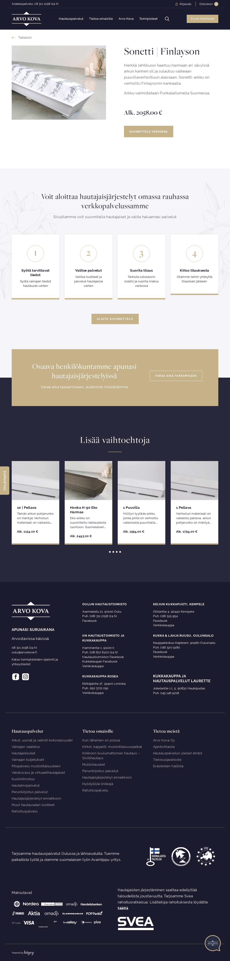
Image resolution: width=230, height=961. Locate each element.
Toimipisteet (148, 18)
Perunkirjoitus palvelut (30, 792)
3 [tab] (117, 552)
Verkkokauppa (163, 625)
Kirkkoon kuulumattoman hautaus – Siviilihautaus (111, 755)
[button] (4, 480)
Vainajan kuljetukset (28, 760)
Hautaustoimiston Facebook (103, 657)
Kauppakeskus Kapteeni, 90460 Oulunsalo (184, 643)
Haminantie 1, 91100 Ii (98, 648)
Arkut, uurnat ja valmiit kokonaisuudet (42, 740)
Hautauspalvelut (71, 18)
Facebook (89, 620)
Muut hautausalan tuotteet (33, 805)
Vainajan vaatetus (26, 747)
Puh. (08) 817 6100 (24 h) (100, 652)
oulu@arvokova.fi (24, 652)
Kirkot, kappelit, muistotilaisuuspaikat (112, 747)
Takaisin (25, 37)
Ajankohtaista (164, 747)
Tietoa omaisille (101, 18)
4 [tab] (120, 552)
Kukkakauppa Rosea (100, 676)
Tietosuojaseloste (167, 760)
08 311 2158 (42, 4)
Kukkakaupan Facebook (99, 661)
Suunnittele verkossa (148, 131)
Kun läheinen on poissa (101, 740)
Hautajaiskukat (23, 753)
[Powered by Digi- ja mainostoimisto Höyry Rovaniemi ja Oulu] (23, 952)
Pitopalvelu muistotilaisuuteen (36, 766)
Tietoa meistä (166, 731)
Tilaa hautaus (202, 18)
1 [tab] (110, 552)
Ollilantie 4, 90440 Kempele (173, 611)
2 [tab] (113, 552)
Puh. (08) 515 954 (165, 616)
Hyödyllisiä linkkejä (97, 784)
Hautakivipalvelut (26, 785)
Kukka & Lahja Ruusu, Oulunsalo (183, 635)
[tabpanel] (35, 502)
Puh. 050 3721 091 (95, 688)
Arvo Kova (126, 18)
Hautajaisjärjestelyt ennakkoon (36, 798)
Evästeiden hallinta (168, 766)
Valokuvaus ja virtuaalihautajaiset (38, 772)
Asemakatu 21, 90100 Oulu (101, 611)
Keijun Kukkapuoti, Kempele (179, 604)
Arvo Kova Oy (164, 740)
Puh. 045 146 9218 (166, 693)
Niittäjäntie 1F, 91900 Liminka (104, 683)
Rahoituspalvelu (25, 811)
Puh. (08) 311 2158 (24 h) (99, 616)
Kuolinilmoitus (23, 779)
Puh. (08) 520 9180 (166, 647)
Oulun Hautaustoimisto (104, 604)
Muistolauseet (93, 764)
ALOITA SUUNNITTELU (115, 318)
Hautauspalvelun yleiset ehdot (177, 753)
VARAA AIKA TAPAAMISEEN (176, 375)
